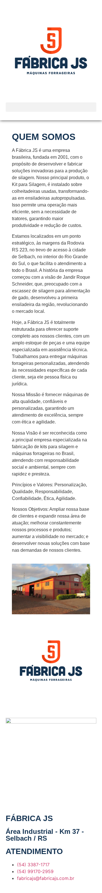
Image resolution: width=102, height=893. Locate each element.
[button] (51, 107)
